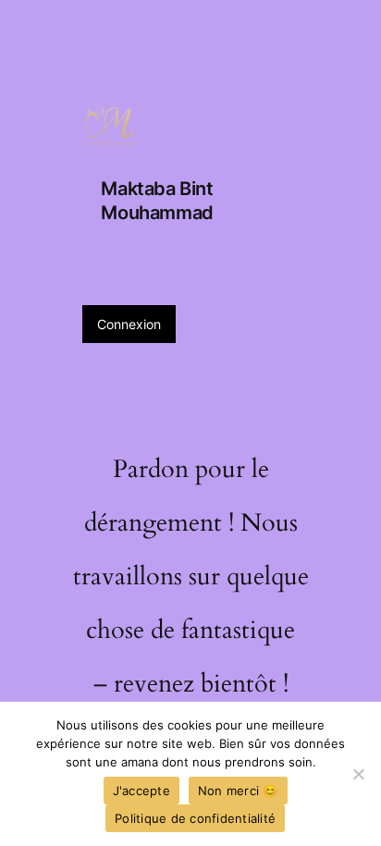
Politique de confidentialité (195, 818)
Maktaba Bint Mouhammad (157, 201)
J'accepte (141, 790)
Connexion (129, 324)
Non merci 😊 (238, 790)
